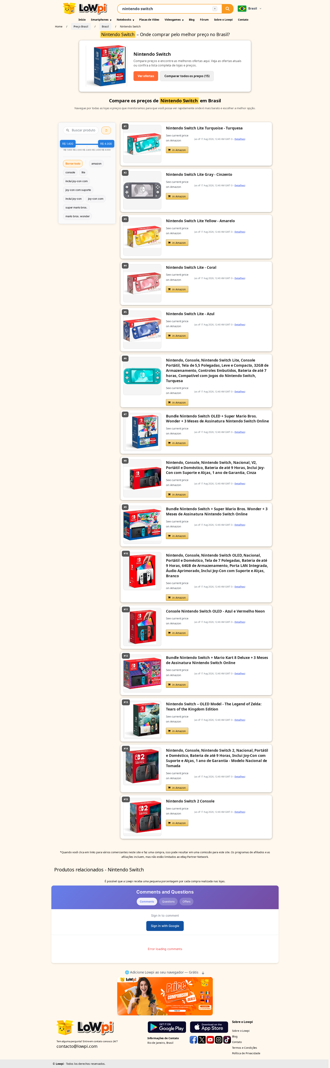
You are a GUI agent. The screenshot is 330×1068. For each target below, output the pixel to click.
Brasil (105, 26)
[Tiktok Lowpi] (227, 1039)
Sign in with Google (165, 926)
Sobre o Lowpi (223, 19)
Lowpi (60, 1064)
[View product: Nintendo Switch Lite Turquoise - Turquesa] (196, 144)
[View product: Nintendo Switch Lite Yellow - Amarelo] (196, 236)
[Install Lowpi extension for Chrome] (165, 996)
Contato (243, 19)
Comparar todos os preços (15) (186, 76)
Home (58, 26)
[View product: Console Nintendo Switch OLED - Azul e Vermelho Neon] (196, 627)
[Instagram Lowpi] (219, 1039)
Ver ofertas (146, 76)
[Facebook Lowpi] (194, 1039)
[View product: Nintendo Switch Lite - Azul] (196, 329)
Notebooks (124, 19)
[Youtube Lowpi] (210, 1039)
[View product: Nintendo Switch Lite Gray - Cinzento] (196, 190)
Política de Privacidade (246, 1053)
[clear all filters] (106, 130)
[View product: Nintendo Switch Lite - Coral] (196, 283)
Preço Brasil (81, 26)
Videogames (173, 19)
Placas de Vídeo (149, 19)
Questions (168, 901)
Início (82, 19)
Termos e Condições (244, 1047)
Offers (186, 901)
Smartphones (99, 19)
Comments (147, 901)
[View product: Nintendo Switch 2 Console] (196, 817)
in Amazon (179, 150)
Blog (192, 19)
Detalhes (240, 139)
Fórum (204, 19)
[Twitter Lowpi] (202, 1039)
